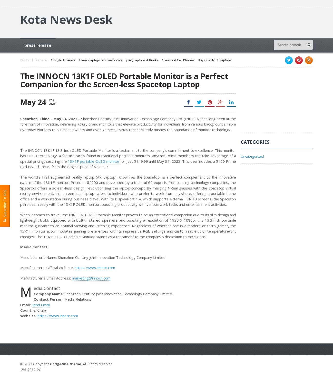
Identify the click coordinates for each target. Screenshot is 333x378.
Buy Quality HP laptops (215, 60)
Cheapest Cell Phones (178, 60)
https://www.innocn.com (95, 267)
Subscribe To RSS (4, 204)
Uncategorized (252, 156)
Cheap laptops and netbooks (100, 60)
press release (38, 45)
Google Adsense (63, 60)
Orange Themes (55, 369)
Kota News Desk (66, 19)
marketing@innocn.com (91, 278)
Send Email (41, 304)
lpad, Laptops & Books (142, 60)
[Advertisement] (277, 102)
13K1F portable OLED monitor (93, 161)
